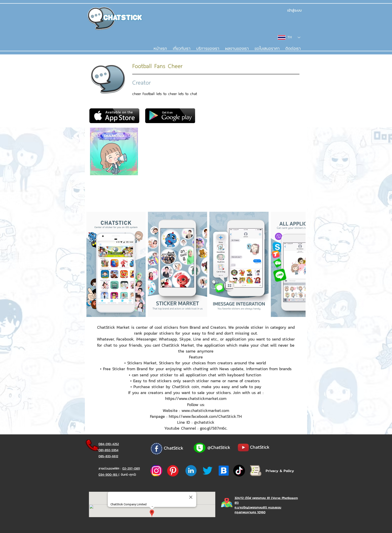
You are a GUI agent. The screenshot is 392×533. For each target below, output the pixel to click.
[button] (207, 48)
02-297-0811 (131, 468)
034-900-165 (108, 474)
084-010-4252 (108, 444)
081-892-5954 (108, 450)
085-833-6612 (108, 456)
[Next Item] (297, 264)
